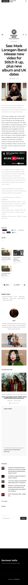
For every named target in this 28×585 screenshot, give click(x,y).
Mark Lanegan (21, 298)
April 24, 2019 (12, 78)
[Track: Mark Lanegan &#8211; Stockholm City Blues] (6, 253)
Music (10, 336)
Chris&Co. (17, 579)
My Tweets (4, 501)
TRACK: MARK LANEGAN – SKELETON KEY (16, 259)
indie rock (5, 298)
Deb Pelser (9, 400)
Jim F (18, 78)
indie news (21, 296)
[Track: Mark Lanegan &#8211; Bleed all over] (6, 269)
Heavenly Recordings (8, 296)
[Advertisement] (14, 17)
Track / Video (14, 41)
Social (3, 506)
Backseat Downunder (7, 394)
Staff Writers (17, 358)
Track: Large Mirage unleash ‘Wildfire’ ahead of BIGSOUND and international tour (14, 397)
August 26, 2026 (17, 400)
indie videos (13, 298)
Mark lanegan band (7, 300)
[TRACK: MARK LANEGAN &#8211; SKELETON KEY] (18, 253)
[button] (26, 34)
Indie (16, 296)
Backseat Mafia (9, 560)
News (18, 394)
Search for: (4, 515)
